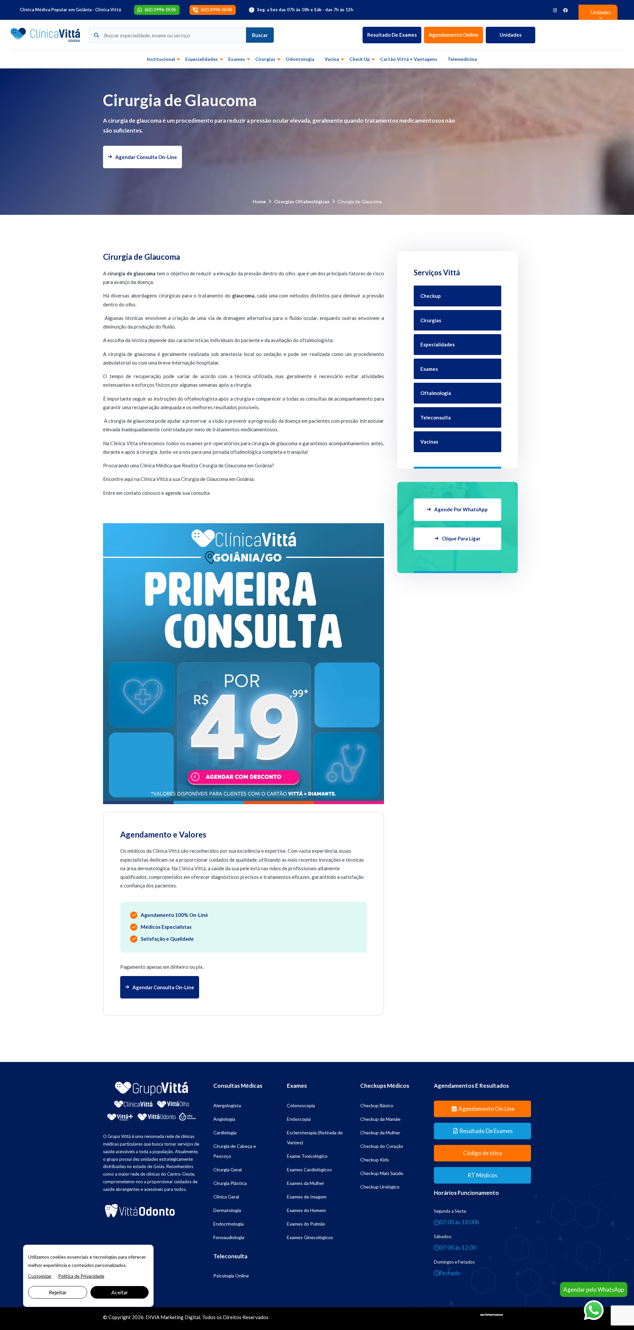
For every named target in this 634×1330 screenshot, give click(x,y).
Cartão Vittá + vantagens (408, 59)
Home (259, 201)
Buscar (260, 35)
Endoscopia (299, 1119)
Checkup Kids (374, 1159)
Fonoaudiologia (228, 1237)
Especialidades (201, 59)
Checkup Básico (376, 1105)
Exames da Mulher (305, 1183)
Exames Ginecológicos (310, 1237)
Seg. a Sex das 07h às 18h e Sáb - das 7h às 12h (305, 9)
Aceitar (119, 1292)
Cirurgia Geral (227, 1169)
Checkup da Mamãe (380, 1119)
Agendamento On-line (486, 1108)
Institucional (161, 59)
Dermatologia (227, 1210)
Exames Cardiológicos (309, 1169)
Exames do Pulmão (306, 1224)
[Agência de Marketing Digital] (491, 1316)
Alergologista (227, 1105)
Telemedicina (462, 59)
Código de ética (482, 1153)
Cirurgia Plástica (230, 1183)
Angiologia (224, 1119)
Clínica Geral (226, 1196)
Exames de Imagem (307, 1196)
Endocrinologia (228, 1224)
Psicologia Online (231, 1275)
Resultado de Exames (392, 35)
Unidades (510, 35)
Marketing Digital (180, 1317)
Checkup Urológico (380, 1187)
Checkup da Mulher (380, 1132)
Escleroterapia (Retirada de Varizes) (315, 1137)
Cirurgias (265, 59)
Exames (236, 59)
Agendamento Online (453, 35)
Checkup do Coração (381, 1146)
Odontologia (300, 59)
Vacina (332, 59)
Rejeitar (58, 1292)
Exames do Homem (306, 1210)
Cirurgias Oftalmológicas (302, 201)
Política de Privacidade (81, 1276)
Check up (359, 59)
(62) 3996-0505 (160, 9)
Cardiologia (224, 1132)
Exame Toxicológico (307, 1156)
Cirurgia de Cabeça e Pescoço (234, 1151)
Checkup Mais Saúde (381, 1173)
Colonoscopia (301, 1105)
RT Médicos (482, 1175)
